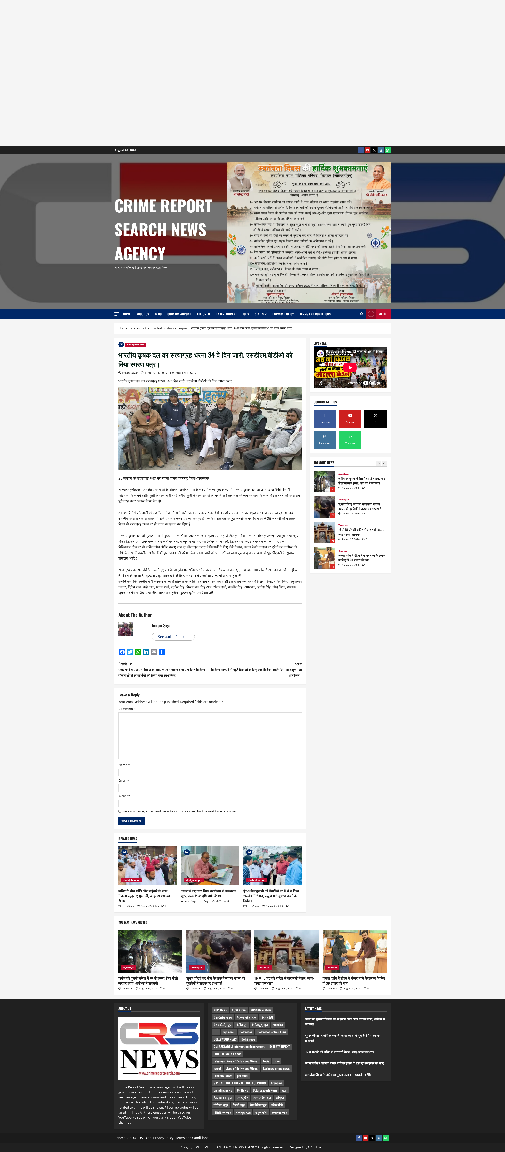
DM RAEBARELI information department (239, 1046)
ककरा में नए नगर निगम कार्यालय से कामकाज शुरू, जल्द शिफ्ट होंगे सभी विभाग (208, 893)
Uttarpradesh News (265, 1090)
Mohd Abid (127, 988)
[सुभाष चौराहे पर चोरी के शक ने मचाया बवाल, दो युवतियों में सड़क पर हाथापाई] (218, 951)
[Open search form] (361, 314)
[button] (116, 314)
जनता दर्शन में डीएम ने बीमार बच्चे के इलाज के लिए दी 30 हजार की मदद (324, 532)
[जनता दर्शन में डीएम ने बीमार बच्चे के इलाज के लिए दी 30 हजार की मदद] (355, 951)
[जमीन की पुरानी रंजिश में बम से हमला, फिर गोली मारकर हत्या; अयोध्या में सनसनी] (150, 951)
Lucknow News (223, 1075)
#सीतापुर (241, 1024)
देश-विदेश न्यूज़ (258, 1105)
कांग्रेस (280, 1097)
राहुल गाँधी (261, 1112)
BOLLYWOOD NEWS (225, 1039)
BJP (216, 1032)
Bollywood (245, 1032)
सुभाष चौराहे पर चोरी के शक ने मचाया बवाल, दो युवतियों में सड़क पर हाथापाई (324, 481)
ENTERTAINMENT (279, 1046)
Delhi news (248, 1039)
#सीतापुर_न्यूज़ (260, 1024)
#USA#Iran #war (261, 1010)
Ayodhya (128, 967)
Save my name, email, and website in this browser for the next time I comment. (181, 811)
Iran (277, 1061)
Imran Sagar (130, 373)
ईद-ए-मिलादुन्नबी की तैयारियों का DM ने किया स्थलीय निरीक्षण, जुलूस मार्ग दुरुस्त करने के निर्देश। (271, 895)
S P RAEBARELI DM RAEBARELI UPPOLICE (240, 1083)
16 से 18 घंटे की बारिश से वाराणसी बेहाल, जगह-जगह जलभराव (324, 507)
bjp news (229, 1032)
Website (124, 796)
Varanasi (343, 500)
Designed (296, 1147)
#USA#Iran (239, 1010)
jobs (246, 314)
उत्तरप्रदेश (242, 1097)
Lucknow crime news (276, 1068)
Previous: (161, 669)
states (259, 314)
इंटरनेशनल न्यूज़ (223, 1097)
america (278, 1024)
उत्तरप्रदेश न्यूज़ (262, 1097)
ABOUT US (142, 314)
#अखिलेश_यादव (223, 1017)
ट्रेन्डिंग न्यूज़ (221, 1105)
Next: (256, 669)
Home (126, 314)
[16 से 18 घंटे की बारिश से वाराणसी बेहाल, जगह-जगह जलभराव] (286, 951)
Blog (158, 314)
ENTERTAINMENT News (227, 1053)
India (353, 551)
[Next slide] (384, 463)
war (284, 1090)
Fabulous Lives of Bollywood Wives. (236, 1061)
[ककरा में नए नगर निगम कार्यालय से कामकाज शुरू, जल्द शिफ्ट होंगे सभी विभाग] (210, 865)
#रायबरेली (267, 1017)
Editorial (203, 314)
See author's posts (173, 636)
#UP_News (220, 1010)
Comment (127, 709)
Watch (383, 313)
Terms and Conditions (315, 314)
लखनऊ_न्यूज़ (279, 1112)
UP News (242, 1090)
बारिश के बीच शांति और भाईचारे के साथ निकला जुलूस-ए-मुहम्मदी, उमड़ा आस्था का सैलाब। (144, 895)
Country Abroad (179, 314)
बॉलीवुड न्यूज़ (243, 1112)
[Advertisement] (118, 73)
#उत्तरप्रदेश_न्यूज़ (246, 1017)
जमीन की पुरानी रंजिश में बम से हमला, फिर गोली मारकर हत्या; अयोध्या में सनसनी (148, 981)
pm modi (242, 1075)
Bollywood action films (271, 1032)
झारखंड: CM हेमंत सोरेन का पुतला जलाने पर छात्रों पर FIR (324, 558)
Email (123, 780)
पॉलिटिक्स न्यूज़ (222, 1112)
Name (124, 765)
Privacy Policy (283, 314)
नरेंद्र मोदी (277, 1105)
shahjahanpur (135, 344)
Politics (343, 551)
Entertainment (226, 314)
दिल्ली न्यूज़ (239, 1105)
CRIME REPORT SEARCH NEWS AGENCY (163, 229)
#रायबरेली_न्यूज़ (222, 1024)
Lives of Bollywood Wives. (242, 1068)
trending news (223, 1090)
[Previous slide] (378, 463)
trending (276, 1083)
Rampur (343, 525)
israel (217, 1068)
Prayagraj (344, 474)
